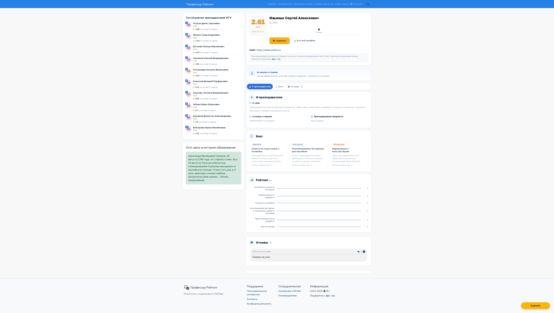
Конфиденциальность (259, 303)
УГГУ (275, 23)
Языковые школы (303, 4)
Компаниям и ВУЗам (289, 291)
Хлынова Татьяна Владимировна (210, 93)
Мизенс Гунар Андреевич (206, 35)
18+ (327, 291)
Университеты (285, 4)
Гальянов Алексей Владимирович (211, 58)
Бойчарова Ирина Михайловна (209, 127)
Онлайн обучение (324, 4)
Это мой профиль (306, 40)
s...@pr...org (274, 59)
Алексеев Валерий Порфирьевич (210, 81)
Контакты (252, 299)
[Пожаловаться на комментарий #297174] (364, 251)
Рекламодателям (287, 295)
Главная (272, 4)
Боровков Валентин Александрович (212, 116)
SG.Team (219, 293)
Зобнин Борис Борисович (206, 104)
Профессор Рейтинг (200, 4)
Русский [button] (357, 4)
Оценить (281, 40)
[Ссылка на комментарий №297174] (359, 251)
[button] (368, 4)
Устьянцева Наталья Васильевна (210, 69)
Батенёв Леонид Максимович (208, 46)
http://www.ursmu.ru (269, 50)
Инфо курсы (341, 4)
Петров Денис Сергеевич (206, 23)
